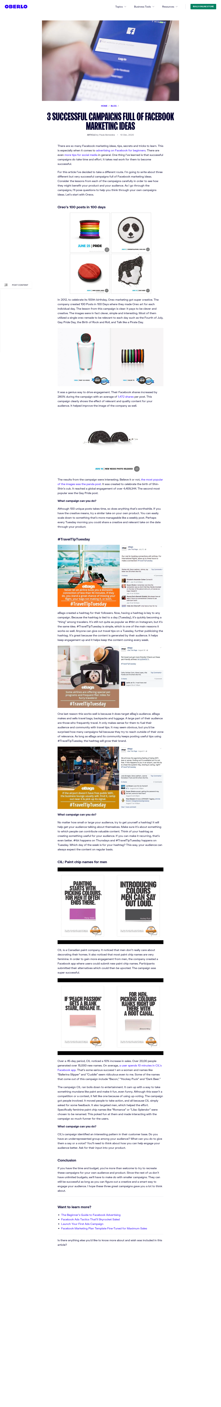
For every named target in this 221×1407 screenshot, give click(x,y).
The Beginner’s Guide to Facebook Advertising (91, 1214)
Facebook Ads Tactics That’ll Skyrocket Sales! (90, 1219)
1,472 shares (126, 396)
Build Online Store (203, 6)
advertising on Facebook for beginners (121, 150)
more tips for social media (80, 154)
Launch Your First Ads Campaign (82, 1223)
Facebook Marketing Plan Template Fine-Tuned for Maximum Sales (104, 1228)
